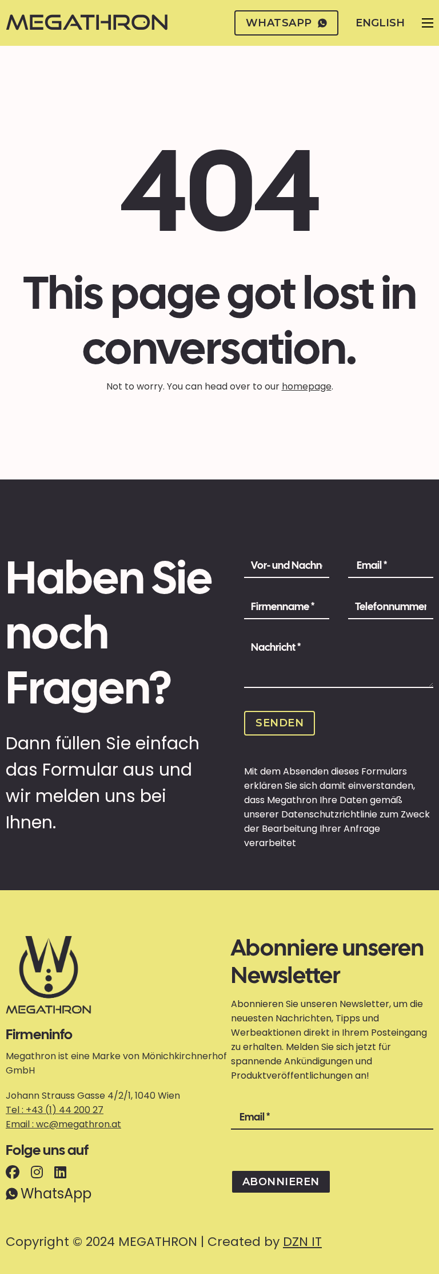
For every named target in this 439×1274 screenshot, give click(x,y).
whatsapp (279, 23)
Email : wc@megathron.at (63, 1124)
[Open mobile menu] (427, 22)
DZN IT (302, 1242)
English (380, 23)
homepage (307, 386)
